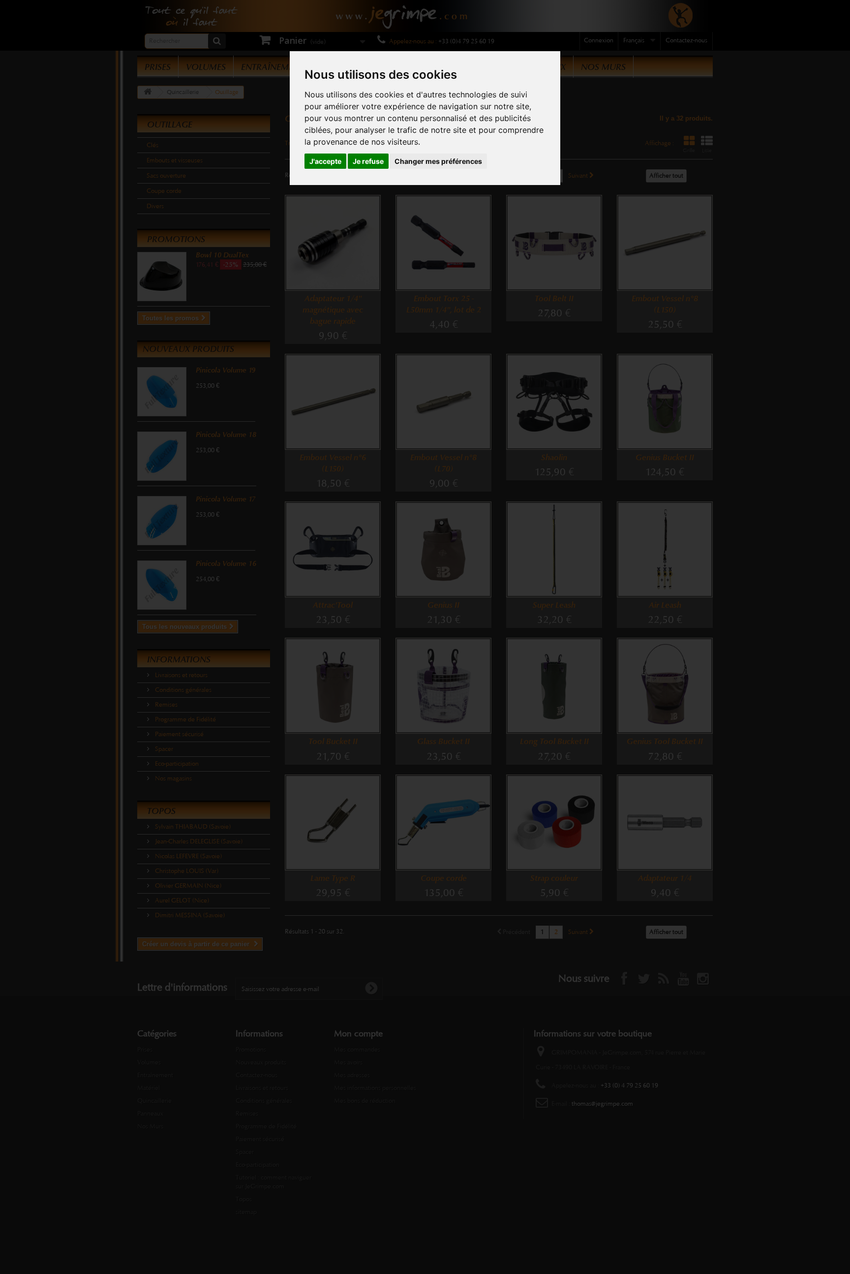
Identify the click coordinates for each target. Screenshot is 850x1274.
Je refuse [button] (368, 161)
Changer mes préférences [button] (438, 161)
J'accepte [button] (325, 161)
